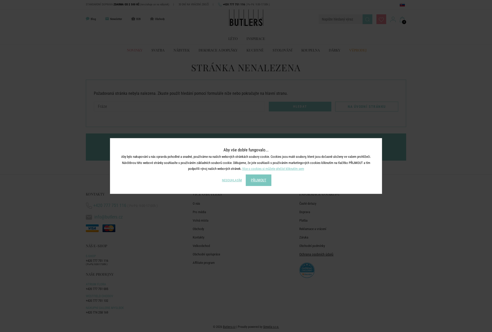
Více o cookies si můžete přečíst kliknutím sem (273, 169)
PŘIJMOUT (258, 180)
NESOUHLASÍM (232, 180)
